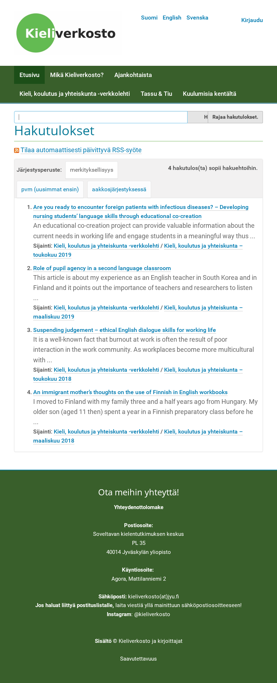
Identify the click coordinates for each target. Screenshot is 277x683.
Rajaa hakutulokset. (235, 117)
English (172, 17)
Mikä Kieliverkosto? (77, 74)
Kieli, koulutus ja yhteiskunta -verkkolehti (74, 93)
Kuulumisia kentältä (209, 93)
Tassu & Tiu (156, 93)
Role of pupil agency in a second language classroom (102, 268)
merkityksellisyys (91, 169)
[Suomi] (68, 33)
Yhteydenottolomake (138, 507)
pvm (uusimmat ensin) (50, 189)
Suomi (149, 17)
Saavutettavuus (138, 659)
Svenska (197, 17)
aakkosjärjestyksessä (119, 189)
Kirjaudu (252, 20)
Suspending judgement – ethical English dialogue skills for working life (124, 329)
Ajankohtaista (133, 74)
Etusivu (29, 74)
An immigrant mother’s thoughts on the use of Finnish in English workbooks (130, 392)
